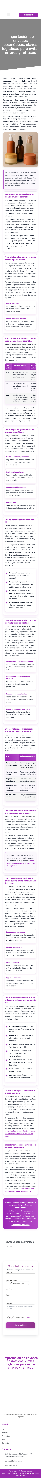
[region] (20, 383)
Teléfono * (10, 1289)
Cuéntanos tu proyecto (21, 1225)
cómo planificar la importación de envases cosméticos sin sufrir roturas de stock (20, 1133)
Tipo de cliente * (12, 1280)
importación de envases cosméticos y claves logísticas (21, 863)
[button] (8, 14)
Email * (8, 1295)
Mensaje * (9, 1304)
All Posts (9, 1247)
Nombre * (9, 1273)
